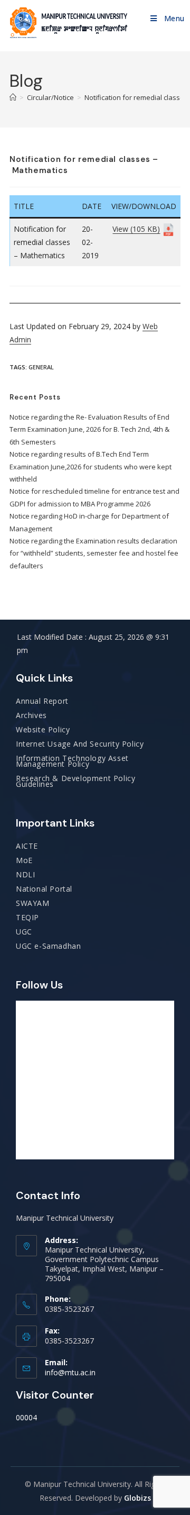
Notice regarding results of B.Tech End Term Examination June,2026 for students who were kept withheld (91, 466)
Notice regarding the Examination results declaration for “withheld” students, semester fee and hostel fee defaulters (94, 553)
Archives (31, 715)
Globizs (137, 1498)
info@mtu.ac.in (70, 1372)
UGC (24, 932)
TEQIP (27, 917)
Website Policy (43, 729)
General (41, 367)
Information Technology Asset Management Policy (72, 761)
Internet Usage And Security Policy (80, 744)
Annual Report (42, 701)
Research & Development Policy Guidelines (75, 781)
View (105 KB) (136, 229)
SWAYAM (33, 903)
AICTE (27, 846)
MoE (24, 860)
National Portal (44, 889)
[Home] (13, 97)
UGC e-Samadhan (48, 946)
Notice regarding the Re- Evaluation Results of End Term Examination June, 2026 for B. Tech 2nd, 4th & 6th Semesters (89, 429)
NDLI (25, 874)
